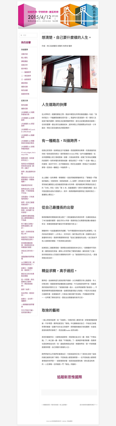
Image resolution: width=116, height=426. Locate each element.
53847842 (64, 421)
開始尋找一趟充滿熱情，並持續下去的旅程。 (27, 210)
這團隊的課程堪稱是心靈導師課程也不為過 (27, 218)
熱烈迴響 (26, 43)
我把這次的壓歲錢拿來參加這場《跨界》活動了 (27, 166)
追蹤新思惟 (25, 94)
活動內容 (24, 54)
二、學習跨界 (26, 76)
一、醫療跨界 (26, 72)
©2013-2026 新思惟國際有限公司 (53, 421)
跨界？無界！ (26, 289)
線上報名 (24, 58)
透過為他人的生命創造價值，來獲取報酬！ (27, 180)
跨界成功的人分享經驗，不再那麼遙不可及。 (27, 191)
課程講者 (24, 61)
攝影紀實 (24, 87)
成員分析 (24, 65)
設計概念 (24, 69)
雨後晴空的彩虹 (27, 185)
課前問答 (24, 83)
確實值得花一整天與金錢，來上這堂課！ (55, 405)
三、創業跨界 (26, 80)
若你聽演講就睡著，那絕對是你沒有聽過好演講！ (27, 245)
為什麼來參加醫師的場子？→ (88, 405)
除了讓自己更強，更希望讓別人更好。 (27, 226)
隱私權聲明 (69, 421)
